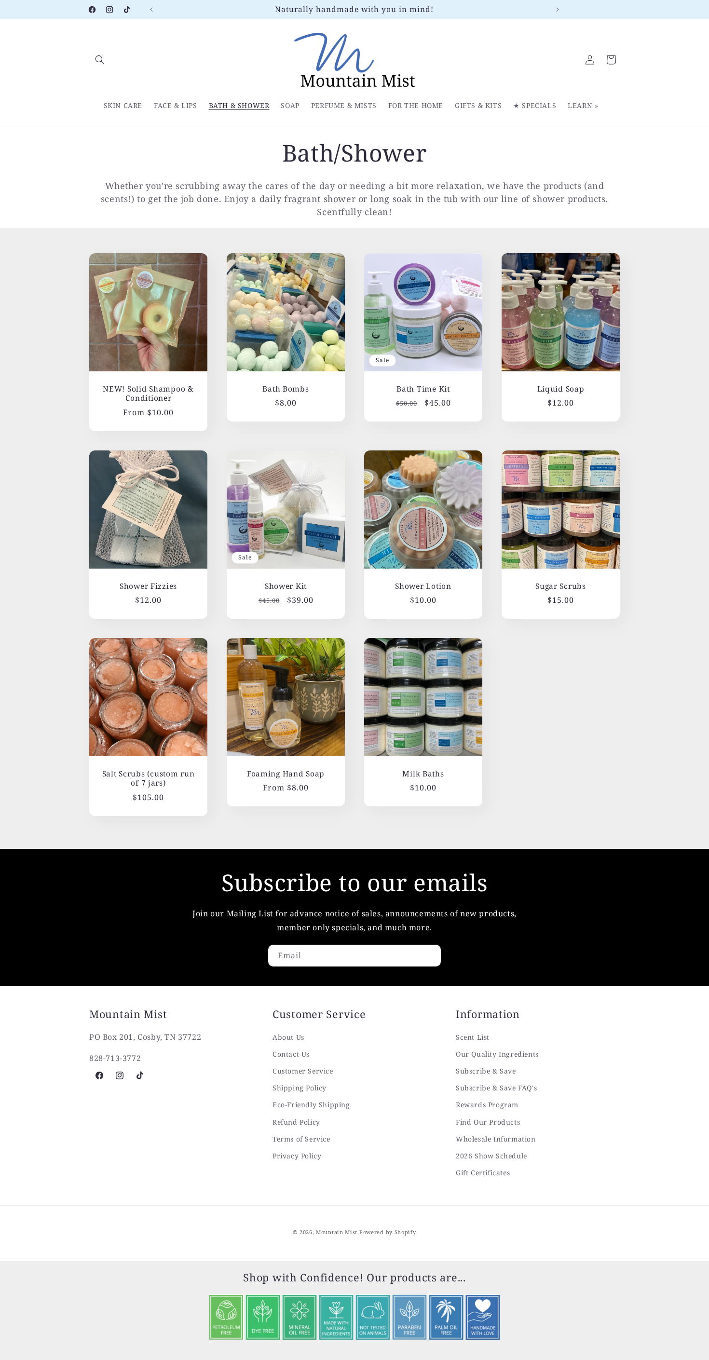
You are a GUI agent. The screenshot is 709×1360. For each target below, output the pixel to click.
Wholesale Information (496, 1138)
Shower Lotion (423, 586)
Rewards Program (487, 1104)
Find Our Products (488, 1122)
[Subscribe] (430, 955)
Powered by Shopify (387, 1232)
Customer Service (303, 1070)
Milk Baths (423, 773)
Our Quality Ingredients (497, 1054)
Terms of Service (301, 1138)
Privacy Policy (297, 1155)
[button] (99, 59)
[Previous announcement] (151, 9)
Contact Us (291, 1054)
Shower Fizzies (148, 586)
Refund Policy (296, 1122)
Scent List (473, 1037)
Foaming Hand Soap (286, 773)
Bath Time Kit (423, 389)
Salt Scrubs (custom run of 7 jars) (148, 778)
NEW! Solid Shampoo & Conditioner (148, 393)
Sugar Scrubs (560, 586)
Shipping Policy (300, 1087)
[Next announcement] (557, 9)
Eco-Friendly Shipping (311, 1104)
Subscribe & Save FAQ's (496, 1087)
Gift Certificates (483, 1172)
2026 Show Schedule (491, 1155)
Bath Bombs (285, 389)
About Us (288, 1037)
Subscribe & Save (486, 1070)
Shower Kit (286, 586)
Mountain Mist (336, 1232)
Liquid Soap (561, 389)
